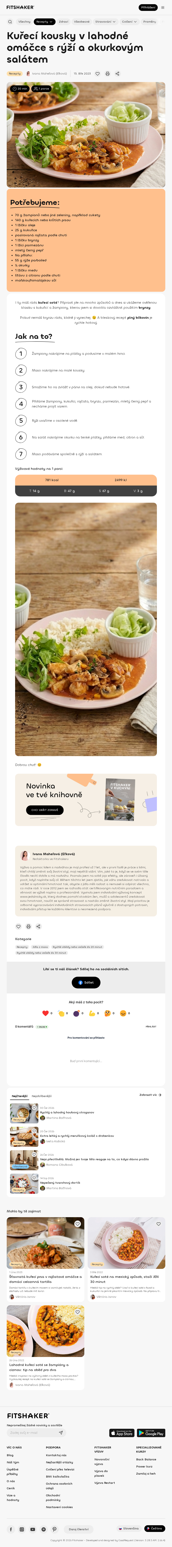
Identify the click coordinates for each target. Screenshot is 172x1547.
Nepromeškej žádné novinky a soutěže (34, 1425)
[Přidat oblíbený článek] (97, 73)
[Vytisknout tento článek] (107, 73)
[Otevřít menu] (162, 7)
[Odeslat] (61, 1433)
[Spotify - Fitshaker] (43, 1529)
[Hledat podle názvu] (10, 21)
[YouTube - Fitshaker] (33, 1529)
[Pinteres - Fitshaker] (54, 1529)
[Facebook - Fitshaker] (11, 1529)
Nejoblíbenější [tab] (42, 1096)
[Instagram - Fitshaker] (22, 1529)
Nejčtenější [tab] (19, 1096)
